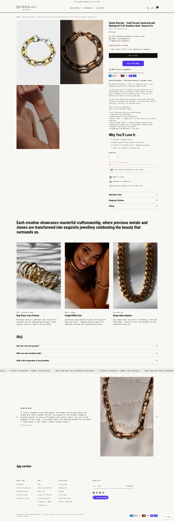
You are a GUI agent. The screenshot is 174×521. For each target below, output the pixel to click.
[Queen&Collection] (27, 8)
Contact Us (42, 505)
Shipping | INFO (44, 502)
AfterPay (20, 484)
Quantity (112, 152)
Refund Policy (22, 491)
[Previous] (53, 1)
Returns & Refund (45, 488)
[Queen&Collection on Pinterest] (100, 493)
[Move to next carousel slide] (157, 417)
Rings (61, 491)
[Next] (121, 1)
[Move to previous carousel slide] (17, 417)
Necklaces (63, 488)
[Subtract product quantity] (111, 157)
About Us (41, 491)
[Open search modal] (148, 8)
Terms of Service (24, 488)
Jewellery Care (23, 498)
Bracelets (63, 484)
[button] (114, 45)
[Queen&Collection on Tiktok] (103, 493)
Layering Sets (64, 498)
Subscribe (130, 486)
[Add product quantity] (117, 157)
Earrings (62, 495)
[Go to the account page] (152, 8)
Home (18, 17)
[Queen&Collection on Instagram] (97, 493)
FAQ (39, 484)
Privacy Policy (44, 498)
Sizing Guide (22, 495)
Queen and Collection (118, 29)
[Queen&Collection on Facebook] (94, 493)
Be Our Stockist (65, 502)
